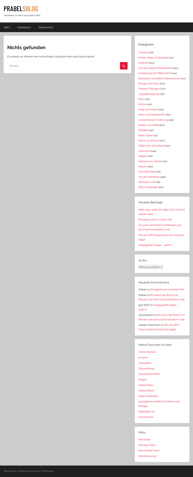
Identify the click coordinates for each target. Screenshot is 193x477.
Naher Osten (145, 135)
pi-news (143, 357)
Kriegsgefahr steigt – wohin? (155, 244)
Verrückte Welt (146, 171)
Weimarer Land (147, 182)
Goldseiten (144, 362)
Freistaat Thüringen (149, 88)
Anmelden (144, 439)
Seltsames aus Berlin (150, 161)
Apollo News (145, 385)
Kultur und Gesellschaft (151, 114)
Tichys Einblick (147, 351)
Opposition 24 (146, 411)
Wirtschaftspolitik (148, 187)
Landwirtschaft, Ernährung (153, 119)
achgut (142, 379)
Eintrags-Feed (146, 445)
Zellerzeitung (146, 368)
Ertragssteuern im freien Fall (155, 219)
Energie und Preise (148, 83)
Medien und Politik (148, 125)
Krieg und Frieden (148, 109)
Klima (141, 99)
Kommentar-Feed (148, 450)
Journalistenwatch (149, 373)
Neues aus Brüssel (148, 140)
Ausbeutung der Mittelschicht (154, 73)
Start (7, 27)
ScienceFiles (145, 417)
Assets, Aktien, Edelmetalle (153, 57)
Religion (142, 156)
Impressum (24, 27)
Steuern (142, 166)
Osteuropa (144, 151)
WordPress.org (147, 456)
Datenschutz (46, 27)
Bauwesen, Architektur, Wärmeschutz (159, 78)
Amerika (143, 52)
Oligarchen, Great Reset (151, 145)
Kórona (142, 104)
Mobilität (143, 130)
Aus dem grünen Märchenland (155, 68)
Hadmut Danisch (148, 396)
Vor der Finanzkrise (149, 176)
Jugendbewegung (148, 94)
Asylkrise (143, 62)
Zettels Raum (146, 390)
